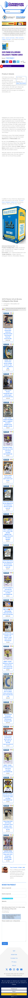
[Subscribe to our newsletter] (21, 969)
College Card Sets (6, 39)
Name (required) (6, 888)
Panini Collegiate (10, 58)
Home (3, 37)
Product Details (7, 66)
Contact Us (14, 958)
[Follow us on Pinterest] (17, 969)
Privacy (14, 962)
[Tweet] (3, 62)
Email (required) (6, 893)
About (14, 965)
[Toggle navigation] (21, 11)
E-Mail (20, 867)
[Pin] (10, 62)
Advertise (14, 954)
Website (4, 901)
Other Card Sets (19, 37)
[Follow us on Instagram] (14, 969)
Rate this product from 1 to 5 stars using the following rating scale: (13, 907)
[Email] (18, 62)
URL (24, 867)
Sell (14, 951)
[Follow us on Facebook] (10, 969)
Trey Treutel (13, 867)
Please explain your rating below (11, 920)
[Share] (7, 62)
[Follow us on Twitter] (7, 969)
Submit (5, 943)
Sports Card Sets (10, 37)
